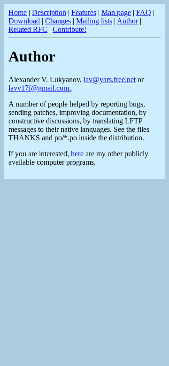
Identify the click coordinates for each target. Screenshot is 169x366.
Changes (58, 21)
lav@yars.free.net (110, 80)
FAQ (143, 12)
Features (83, 12)
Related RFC (27, 29)
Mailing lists (94, 21)
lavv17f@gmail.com (38, 88)
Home (17, 12)
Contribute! (69, 29)
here (77, 154)
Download (24, 21)
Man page (116, 12)
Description (49, 12)
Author (127, 21)
